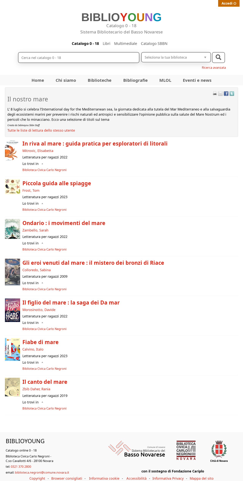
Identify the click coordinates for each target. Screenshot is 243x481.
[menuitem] (38, 80)
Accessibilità (136, 478)
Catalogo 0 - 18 (85, 43)
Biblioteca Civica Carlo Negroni (44, 170)
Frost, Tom (30, 190)
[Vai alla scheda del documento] (12, 150)
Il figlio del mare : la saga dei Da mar (71, 302)
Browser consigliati (66, 478)
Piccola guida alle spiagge (56, 183)
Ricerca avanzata (214, 67)
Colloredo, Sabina (36, 270)
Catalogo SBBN (154, 43)
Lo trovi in (30, 163)
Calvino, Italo (32, 349)
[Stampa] (215, 93)
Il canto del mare (44, 381)
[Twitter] (232, 93)
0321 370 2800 (21, 466)
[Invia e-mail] (220, 93)
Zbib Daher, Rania (36, 389)
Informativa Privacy (168, 478)
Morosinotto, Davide (38, 309)
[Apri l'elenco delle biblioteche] (205, 57)
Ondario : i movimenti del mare (63, 223)
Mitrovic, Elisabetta (37, 150)
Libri (106, 43)
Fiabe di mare (40, 342)
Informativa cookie (104, 478)
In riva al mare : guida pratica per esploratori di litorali (95, 143)
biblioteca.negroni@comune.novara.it (42, 472)
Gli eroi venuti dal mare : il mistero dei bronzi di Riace (93, 262)
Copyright (37, 478)
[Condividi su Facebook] (226, 93)
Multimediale (125, 43)
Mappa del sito (202, 478)
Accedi (227, 3)
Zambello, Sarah (35, 230)
